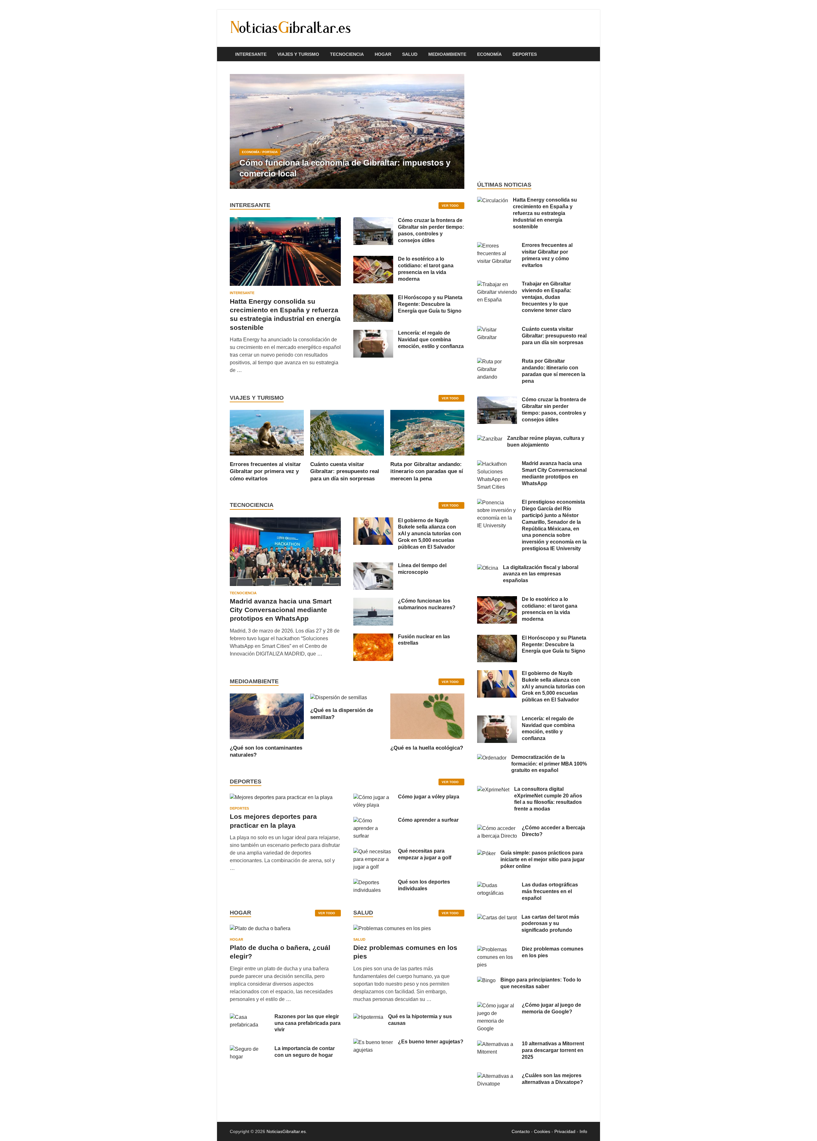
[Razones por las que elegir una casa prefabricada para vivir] (250, 1017)
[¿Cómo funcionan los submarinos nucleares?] (373, 601)
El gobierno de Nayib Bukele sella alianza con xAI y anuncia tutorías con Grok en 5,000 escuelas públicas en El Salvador (429, 534)
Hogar (383, 54)
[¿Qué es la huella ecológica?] (427, 716)
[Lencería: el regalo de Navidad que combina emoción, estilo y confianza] (373, 333)
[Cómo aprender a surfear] (373, 820)
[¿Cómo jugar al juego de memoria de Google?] (497, 1005)
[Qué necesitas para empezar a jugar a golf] (373, 851)
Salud (409, 54)
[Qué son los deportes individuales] (373, 882)
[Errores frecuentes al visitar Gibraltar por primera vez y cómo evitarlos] (267, 432)
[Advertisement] (532, 121)
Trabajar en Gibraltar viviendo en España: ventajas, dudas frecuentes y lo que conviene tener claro (546, 297)
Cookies (542, 1131)
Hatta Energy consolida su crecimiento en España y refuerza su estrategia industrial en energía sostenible (545, 213)
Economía (489, 54)
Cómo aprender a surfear (428, 820)
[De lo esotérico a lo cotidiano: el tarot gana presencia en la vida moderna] (373, 259)
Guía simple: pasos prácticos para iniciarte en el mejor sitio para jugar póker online (542, 859)
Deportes (525, 54)
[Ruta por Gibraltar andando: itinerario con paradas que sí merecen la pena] (427, 432)
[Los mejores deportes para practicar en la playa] (281, 797)
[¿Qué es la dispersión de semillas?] (338, 697)
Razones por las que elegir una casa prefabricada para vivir (307, 1023)
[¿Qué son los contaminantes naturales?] (267, 716)
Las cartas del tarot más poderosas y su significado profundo (550, 923)
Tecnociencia (347, 54)
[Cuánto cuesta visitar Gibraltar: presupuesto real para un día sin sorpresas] (347, 432)
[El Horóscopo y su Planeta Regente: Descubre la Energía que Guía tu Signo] (373, 298)
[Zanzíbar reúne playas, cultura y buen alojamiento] (489, 438)
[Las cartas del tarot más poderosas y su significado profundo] (497, 917)
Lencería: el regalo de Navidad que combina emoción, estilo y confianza (431, 339)
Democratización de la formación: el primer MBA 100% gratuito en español (549, 763)
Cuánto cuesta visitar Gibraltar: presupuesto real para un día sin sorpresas (344, 471)
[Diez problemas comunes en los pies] (392, 930)
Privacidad (564, 1131)
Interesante (250, 54)
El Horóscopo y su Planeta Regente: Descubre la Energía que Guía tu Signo (430, 304)
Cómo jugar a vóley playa (428, 796)
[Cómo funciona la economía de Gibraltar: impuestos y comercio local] (347, 131)
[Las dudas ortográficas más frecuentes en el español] (497, 885)
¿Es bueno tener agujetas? (430, 1041)
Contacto (521, 1131)
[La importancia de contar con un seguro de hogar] (250, 1049)
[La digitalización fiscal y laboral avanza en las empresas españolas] (487, 568)
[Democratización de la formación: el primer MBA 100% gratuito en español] (491, 757)
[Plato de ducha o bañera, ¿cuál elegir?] (260, 930)
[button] (454, 131)
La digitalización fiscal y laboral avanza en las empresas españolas (540, 574)
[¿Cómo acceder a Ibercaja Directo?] (497, 828)
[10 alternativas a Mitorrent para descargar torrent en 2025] (497, 1044)
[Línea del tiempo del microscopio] (373, 566)
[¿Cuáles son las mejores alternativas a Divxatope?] (497, 1076)
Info (583, 1131)
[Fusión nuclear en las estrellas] (373, 637)
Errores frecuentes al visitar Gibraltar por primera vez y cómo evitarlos (265, 471)
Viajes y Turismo (298, 54)
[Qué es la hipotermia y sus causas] (368, 1017)
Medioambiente (447, 54)
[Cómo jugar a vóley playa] (373, 797)
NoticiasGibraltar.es (286, 1131)
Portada (270, 152)
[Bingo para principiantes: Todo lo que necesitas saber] (486, 980)
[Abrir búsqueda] (584, 54)
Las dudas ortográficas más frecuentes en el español (550, 891)
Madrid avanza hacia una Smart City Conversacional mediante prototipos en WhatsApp (281, 609)
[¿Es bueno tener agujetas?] (373, 1042)
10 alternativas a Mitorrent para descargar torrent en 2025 (553, 1050)
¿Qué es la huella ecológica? (426, 748)
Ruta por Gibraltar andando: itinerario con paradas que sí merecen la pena (426, 471)
